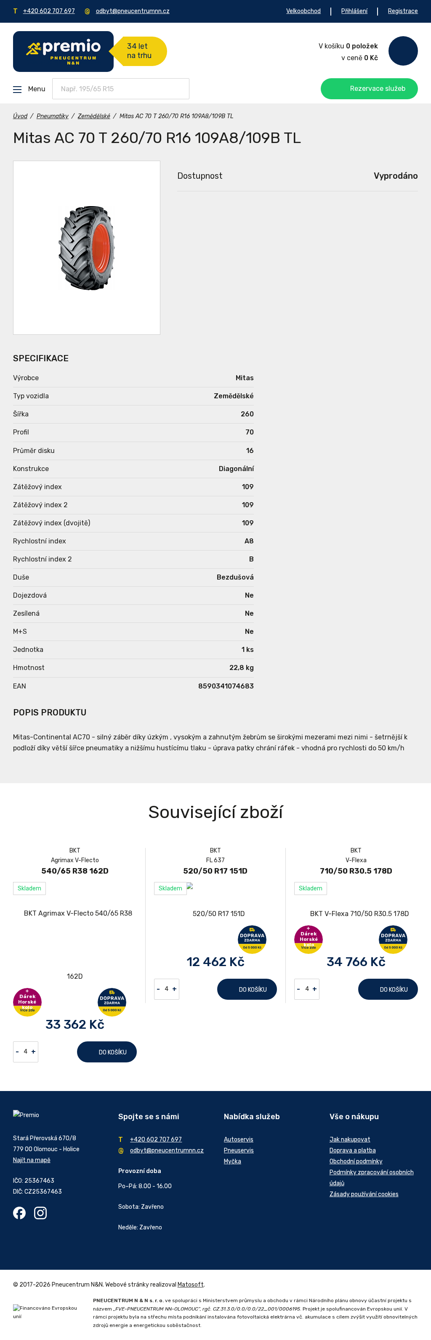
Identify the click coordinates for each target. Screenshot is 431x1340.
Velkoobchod (303, 11)
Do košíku (113, 1052)
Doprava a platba (353, 1150)
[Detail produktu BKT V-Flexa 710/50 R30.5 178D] (356, 913)
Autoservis (238, 1139)
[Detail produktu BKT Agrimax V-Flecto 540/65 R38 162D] (75, 945)
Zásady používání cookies (364, 1194)
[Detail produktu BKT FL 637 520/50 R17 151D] (215, 913)
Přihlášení (354, 11)
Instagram (40, 1213)
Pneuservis (239, 1150)
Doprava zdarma (112, 1002)
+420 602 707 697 (49, 11)
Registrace (403, 11)
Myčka (232, 1161)
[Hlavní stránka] (63, 51)
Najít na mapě (32, 1160)
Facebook (19, 1213)
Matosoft (191, 1284)
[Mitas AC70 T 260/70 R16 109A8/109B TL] (86, 248)
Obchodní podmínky (356, 1161)
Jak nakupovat (350, 1139)
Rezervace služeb (377, 89)
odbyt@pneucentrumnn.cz (133, 11)
